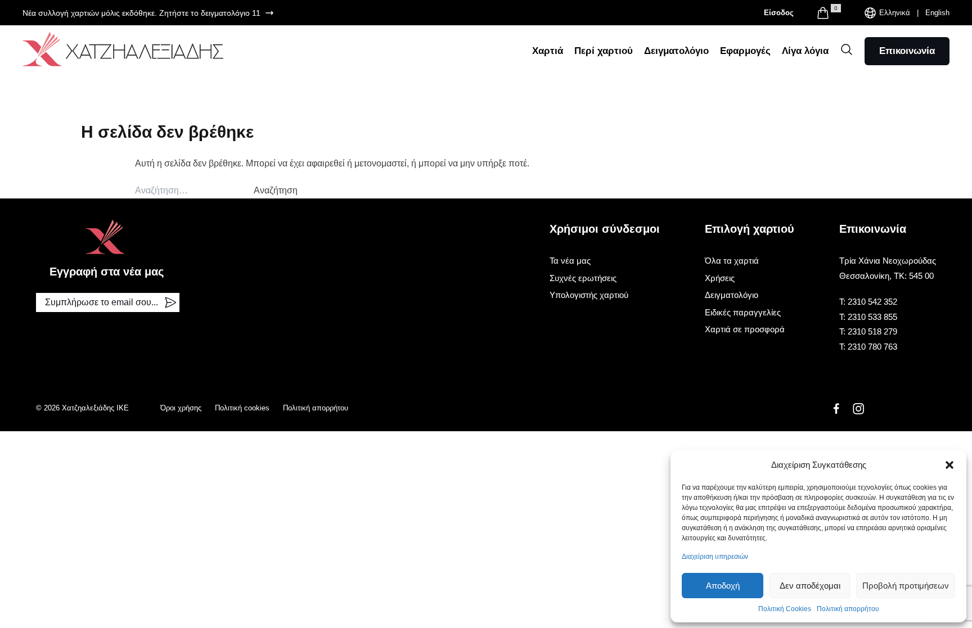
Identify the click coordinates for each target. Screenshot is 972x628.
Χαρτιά (547, 51)
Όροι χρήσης (180, 408)
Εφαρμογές (745, 51)
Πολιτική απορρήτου (848, 609)
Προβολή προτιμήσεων (905, 585)
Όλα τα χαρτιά (732, 260)
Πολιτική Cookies (784, 609)
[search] (846, 49)
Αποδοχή (723, 585)
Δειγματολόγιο (676, 51)
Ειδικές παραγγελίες (743, 312)
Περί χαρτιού (603, 51)
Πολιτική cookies (242, 408)
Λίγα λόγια (805, 51)
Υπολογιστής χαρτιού (589, 295)
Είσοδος (779, 12)
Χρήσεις (720, 278)
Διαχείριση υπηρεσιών (715, 557)
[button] (949, 465)
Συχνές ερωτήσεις (583, 278)
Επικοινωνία (907, 51)
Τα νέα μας (570, 260)
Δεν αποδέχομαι (810, 585)
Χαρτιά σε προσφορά (745, 329)
